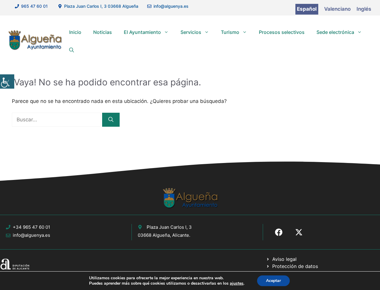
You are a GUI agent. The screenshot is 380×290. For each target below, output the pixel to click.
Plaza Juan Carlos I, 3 (169, 227)
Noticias (102, 32)
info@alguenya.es (171, 6)
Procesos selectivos (282, 32)
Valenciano (337, 9)
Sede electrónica (335, 32)
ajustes (236, 283)
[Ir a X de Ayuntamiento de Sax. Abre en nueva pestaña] (299, 232)
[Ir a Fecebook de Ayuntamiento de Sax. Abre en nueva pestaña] (279, 232)
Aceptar (273, 280)
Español (307, 9)
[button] (71, 50)
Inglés (364, 9)
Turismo (230, 32)
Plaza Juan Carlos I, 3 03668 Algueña (101, 6)
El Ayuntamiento (142, 32)
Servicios (190, 32)
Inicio (75, 32)
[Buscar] (111, 120)
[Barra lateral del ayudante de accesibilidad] (7, 81)
